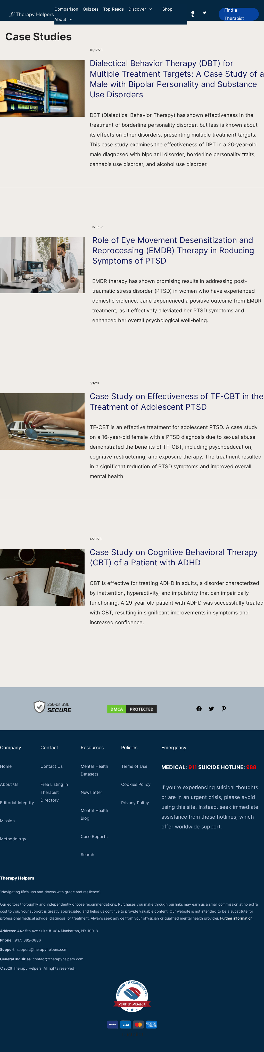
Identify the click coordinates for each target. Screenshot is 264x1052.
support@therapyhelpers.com (42, 949)
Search (87, 854)
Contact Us (51, 766)
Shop (167, 9)
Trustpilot (132, 1034)
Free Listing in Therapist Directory (54, 792)
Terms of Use (134, 766)
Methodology (13, 838)
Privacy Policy (135, 802)
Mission (7, 820)
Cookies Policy (136, 784)
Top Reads (113, 9)
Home (6, 766)
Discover (137, 9)
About (60, 19)
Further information (236, 918)
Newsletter (91, 792)
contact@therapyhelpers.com (58, 959)
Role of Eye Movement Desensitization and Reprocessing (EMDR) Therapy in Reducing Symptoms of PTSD (173, 250)
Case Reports (94, 836)
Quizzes (90, 9)
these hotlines (218, 817)
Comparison (66, 9)
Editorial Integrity (17, 802)
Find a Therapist (234, 14)
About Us (9, 784)
